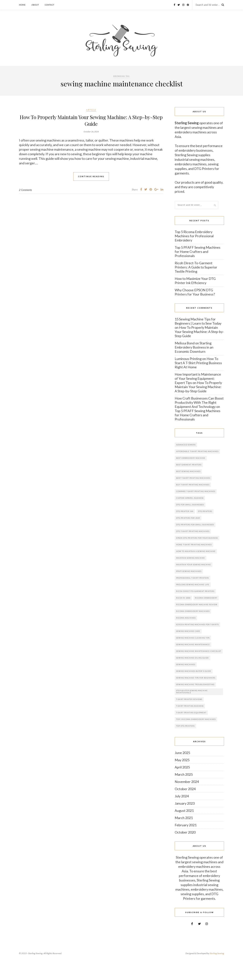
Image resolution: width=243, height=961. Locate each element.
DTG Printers (205, 511)
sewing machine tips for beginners (195, 678)
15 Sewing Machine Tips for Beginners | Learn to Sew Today (198, 321)
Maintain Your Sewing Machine (193, 565)
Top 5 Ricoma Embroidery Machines (196, 719)
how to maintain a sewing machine (195, 551)
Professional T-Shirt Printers (192, 578)
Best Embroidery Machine (190, 458)
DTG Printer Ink (184, 511)
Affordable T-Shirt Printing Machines (197, 451)
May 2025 (182, 760)
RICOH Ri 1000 (183, 598)
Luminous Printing (188, 359)
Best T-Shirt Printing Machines (193, 478)
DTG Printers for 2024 (188, 518)
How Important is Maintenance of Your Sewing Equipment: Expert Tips (198, 378)
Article (91, 110)
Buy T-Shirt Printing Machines (192, 485)
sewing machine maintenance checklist (198, 651)
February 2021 (185, 825)
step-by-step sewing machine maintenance (192, 691)
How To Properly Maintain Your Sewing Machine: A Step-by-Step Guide (91, 120)
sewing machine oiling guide (192, 658)
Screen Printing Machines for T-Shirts (197, 624)
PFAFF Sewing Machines (188, 571)
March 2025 (184, 774)
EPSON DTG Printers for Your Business (197, 538)
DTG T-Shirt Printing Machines (192, 531)
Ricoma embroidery (206, 598)
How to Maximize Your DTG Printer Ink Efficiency (195, 280)
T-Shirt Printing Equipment (191, 713)
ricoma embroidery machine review (196, 605)
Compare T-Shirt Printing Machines (195, 491)
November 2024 (187, 781)
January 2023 (185, 803)
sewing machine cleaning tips (193, 638)
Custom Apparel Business (190, 498)
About (35, 5)
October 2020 (185, 832)
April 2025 (182, 767)
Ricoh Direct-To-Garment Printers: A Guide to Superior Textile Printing (196, 267)
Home (22, 5)
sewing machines (185, 664)
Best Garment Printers (188, 465)
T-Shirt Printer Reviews (189, 699)
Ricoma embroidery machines (193, 611)
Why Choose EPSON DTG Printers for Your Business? (195, 292)
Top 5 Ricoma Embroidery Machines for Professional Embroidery (194, 236)
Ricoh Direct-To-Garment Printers (195, 591)
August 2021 (184, 810)
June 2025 (182, 753)
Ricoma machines (186, 618)
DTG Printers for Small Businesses (195, 525)
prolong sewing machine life (192, 585)
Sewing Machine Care (188, 631)
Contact (49, 5)
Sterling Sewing (217, 953)
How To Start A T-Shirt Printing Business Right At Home (198, 363)
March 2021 (184, 818)
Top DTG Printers (185, 726)
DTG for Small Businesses (190, 505)
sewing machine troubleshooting (195, 684)
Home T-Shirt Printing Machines (194, 545)
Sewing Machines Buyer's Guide (193, 671)
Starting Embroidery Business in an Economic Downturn (194, 347)
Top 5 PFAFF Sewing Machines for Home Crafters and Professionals (197, 251)
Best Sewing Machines (188, 471)
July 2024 (182, 796)
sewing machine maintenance (193, 644)
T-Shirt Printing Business (190, 706)
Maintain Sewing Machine (190, 558)
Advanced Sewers (186, 445)
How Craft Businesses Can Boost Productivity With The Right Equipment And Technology (199, 402)
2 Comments (25, 189)
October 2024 (185, 789)
